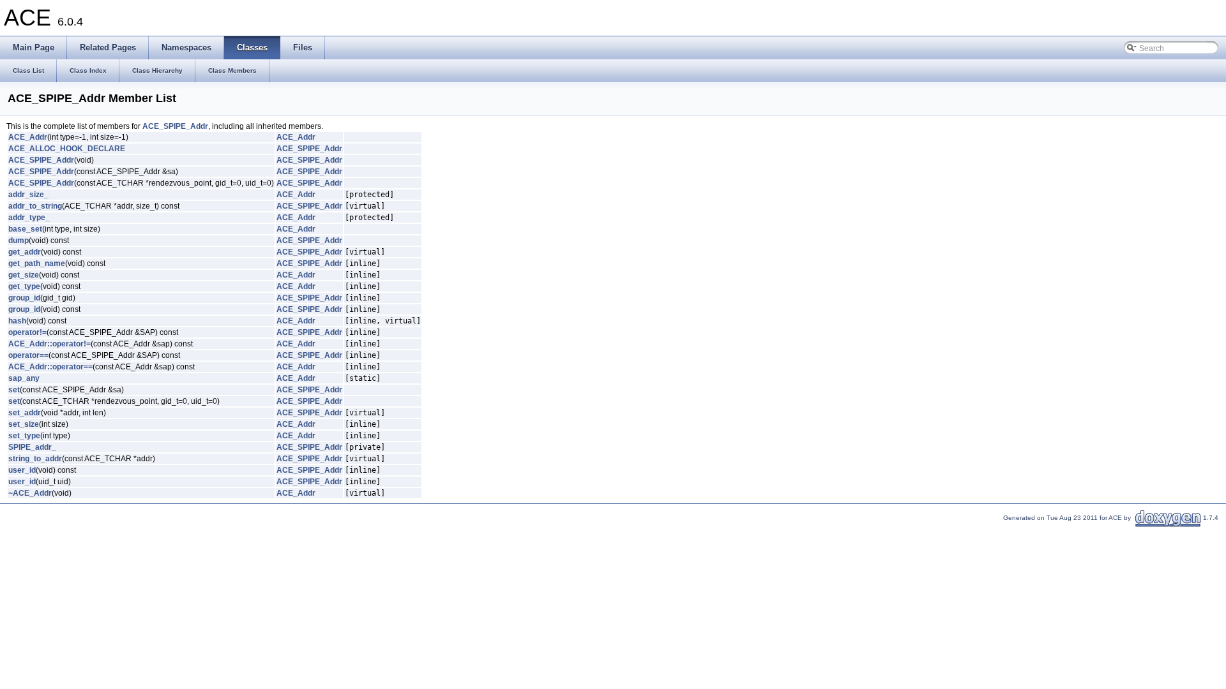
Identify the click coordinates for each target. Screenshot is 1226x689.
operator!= (27, 332)
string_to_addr (35, 458)
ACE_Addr (27, 137)
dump (18, 240)
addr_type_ (29, 217)
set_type (24, 435)
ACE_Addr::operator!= (49, 343)
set (14, 389)
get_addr (24, 252)
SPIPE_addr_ (32, 447)
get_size (23, 274)
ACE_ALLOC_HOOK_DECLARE (66, 148)
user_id (22, 470)
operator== (28, 355)
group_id (24, 297)
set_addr (24, 412)
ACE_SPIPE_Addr (175, 126)
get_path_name (36, 263)
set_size (23, 424)
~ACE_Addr (30, 493)
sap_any (24, 378)
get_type (24, 286)
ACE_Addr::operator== (50, 366)
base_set (25, 229)
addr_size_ (28, 194)
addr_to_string (35, 206)
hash (17, 320)
